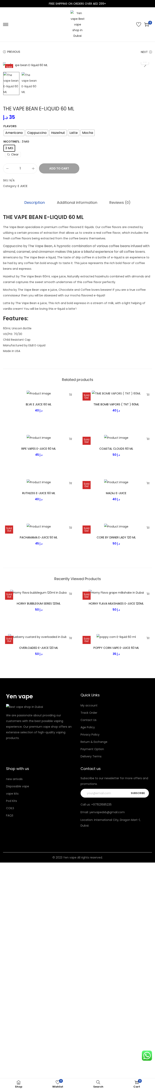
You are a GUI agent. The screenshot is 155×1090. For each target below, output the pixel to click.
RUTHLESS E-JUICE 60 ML (38, 493)
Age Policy (88, 727)
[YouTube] (25, 747)
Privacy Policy (90, 735)
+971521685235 (101, 804)
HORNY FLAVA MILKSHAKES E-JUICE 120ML (116, 604)
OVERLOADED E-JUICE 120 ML (38, 648)
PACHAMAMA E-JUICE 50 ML (39, 537)
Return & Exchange (94, 742)
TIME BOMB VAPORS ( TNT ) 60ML (116, 404)
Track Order (89, 713)
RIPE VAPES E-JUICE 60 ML (38, 449)
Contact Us (88, 720)
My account (89, 705)
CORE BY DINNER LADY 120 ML (116, 537)
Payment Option (92, 749)
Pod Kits (11, 801)
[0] (146, 24)
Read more (148, 394)
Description (34, 202)
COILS (10, 808)
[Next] (145, 65)
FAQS (9, 815)
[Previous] (10, 65)
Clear (15, 154)
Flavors (10, 126)
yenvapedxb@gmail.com (107, 812)
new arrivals (14, 779)
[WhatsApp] (18, 747)
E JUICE (22, 186)
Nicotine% (11, 142)
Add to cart (59, 168)
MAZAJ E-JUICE (116, 493)
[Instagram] (12, 747)
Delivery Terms (91, 756)
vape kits (12, 794)
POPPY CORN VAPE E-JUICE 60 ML (116, 648)
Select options (70, 394)
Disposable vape (17, 786)
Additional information (77, 202)
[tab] (34, 202)
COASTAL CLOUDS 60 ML (116, 449)
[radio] (14, 133)
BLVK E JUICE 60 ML (38, 404)
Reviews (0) (120, 202)
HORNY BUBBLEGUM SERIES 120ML (39, 604)
